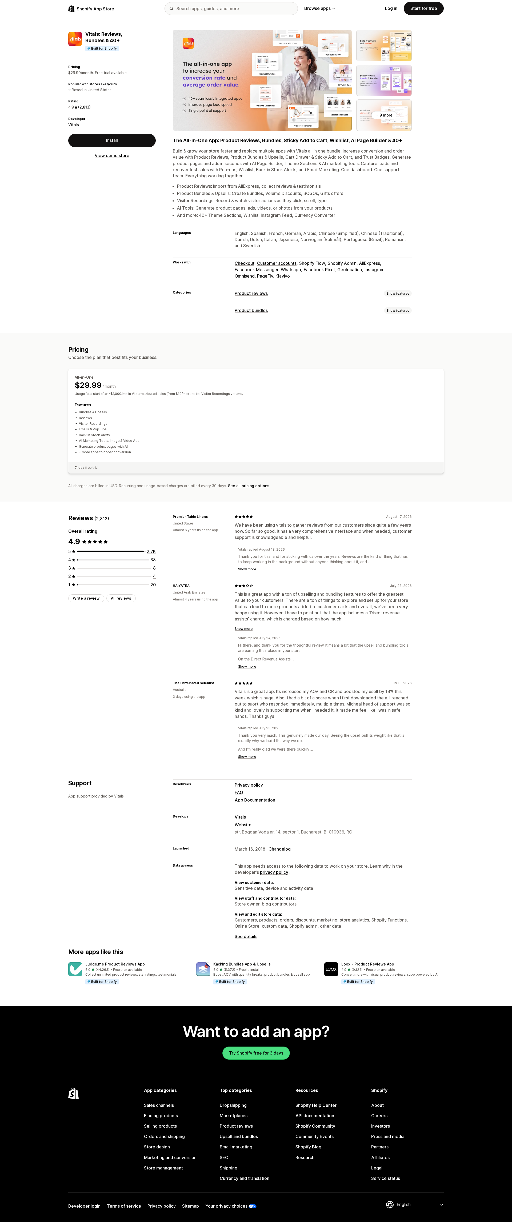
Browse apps (317, 8)
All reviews (121, 598)
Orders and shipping (164, 1136)
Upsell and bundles (239, 1136)
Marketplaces (233, 1115)
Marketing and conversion (170, 1157)
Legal (376, 1168)
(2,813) (84, 107)
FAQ (239, 792)
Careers (379, 1115)
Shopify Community (315, 1126)
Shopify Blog (308, 1146)
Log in (391, 8)
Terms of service (124, 1206)
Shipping (228, 1168)
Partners (380, 1146)
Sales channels (159, 1105)
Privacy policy (249, 785)
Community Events (314, 1136)
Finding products (161, 1115)
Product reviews (251, 293)
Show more (247, 569)
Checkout (244, 263)
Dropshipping (233, 1105)
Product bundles (251, 310)
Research (304, 1157)
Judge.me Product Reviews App (115, 964)
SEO (224, 1157)
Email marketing (236, 1146)
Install (112, 140)
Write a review (86, 598)
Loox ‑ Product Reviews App (367, 964)
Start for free (423, 8)
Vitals (73, 124)
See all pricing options (248, 485)
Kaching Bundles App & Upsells (242, 964)
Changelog (280, 849)
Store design (157, 1146)
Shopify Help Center (316, 1105)
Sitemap (190, 1206)
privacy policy (274, 872)
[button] (128, 973)
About (377, 1105)
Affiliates (380, 1157)
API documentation (314, 1115)
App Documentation (255, 800)
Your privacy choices (226, 1206)
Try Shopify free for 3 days (256, 1053)
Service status (385, 1178)
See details (246, 936)
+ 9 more (384, 115)
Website (243, 824)
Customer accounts (277, 263)
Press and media (388, 1136)
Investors (380, 1126)
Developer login (84, 1206)
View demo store (112, 155)
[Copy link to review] (211, 516)
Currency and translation (244, 1178)
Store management (163, 1168)
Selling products (160, 1126)
